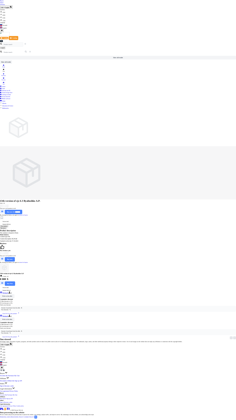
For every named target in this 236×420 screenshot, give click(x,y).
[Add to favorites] (2, 218)
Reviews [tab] (3, 228)
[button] (1, 44)
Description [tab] (4, 226)
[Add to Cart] (2, 211)
